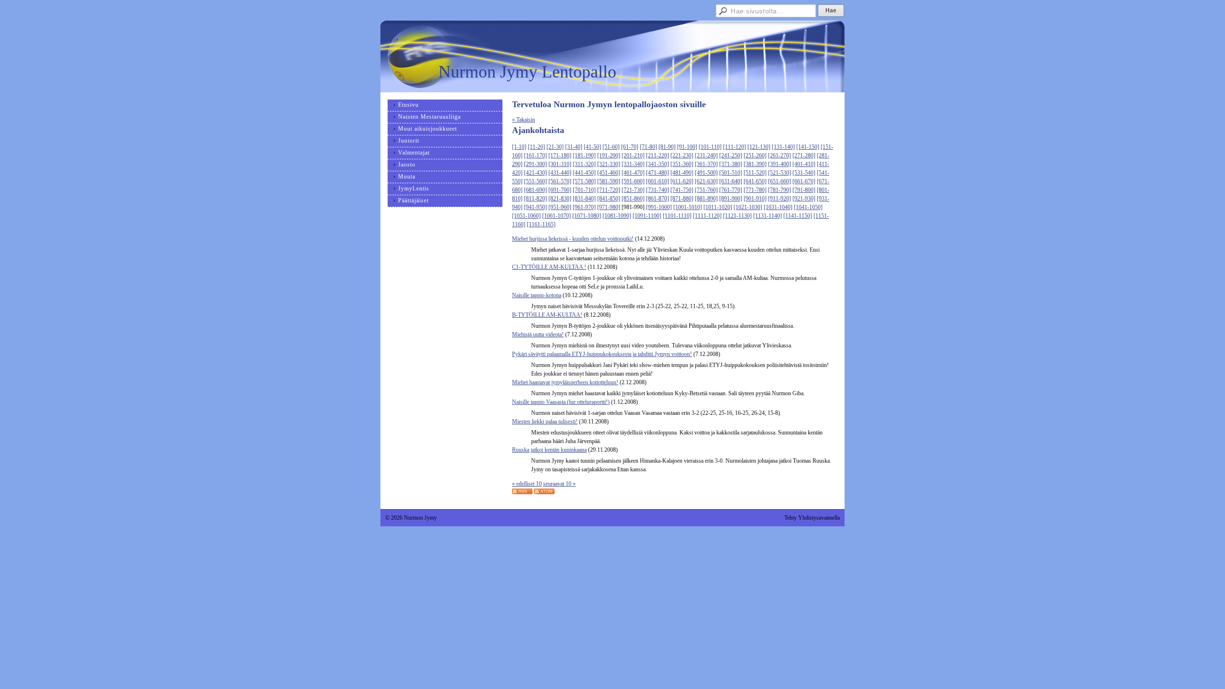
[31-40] (573, 147)
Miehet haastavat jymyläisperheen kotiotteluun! (565, 382)
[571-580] (584, 181)
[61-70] (629, 147)
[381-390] (755, 164)
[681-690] (535, 190)
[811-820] (535, 198)
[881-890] (706, 198)
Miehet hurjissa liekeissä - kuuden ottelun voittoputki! (573, 238)
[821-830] (559, 198)
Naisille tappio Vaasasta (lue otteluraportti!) (561, 402)
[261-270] (779, 155)
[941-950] (535, 207)
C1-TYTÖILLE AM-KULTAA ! (549, 267)
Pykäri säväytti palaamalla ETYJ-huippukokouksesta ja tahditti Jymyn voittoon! (602, 354)
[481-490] (681, 172)
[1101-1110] (677, 215)
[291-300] (535, 164)
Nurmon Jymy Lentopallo (527, 71)
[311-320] (584, 164)
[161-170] (535, 155)
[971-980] (608, 207)
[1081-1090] (616, 215)
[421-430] (535, 172)
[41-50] (592, 147)
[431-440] (559, 172)
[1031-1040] (778, 207)
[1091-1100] (647, 215)
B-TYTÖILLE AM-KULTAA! (547, 314)
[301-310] (559, 164)
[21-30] (555, 147)
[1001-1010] (687, 207)
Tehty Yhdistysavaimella (812, 517)
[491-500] (706, 172)
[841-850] (608, 198)
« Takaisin (523, 119)
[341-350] (657, 164)
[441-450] (584, 172)
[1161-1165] (541, 224)
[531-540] (803, 172)
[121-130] (758, 147)
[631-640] (730, 181)
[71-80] (648, 147)
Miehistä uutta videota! (538, 334)
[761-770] (730, 190)
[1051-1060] (526, 215)
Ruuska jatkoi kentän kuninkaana (549, 449)
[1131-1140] (767, 215)
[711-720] (608, 190)
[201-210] (633, 155)
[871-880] (681, 198)
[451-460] (608, 172)
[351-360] (681, 164)
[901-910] (755, 198)
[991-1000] (659, 207)
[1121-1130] (737, 215)
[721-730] (633, 190)
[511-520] (755, 172)
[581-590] (608, 181)
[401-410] (803, 164)
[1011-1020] (717, 207)
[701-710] (584, 190)
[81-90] (667, 147)
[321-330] (608, 164)
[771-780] (755, 190)
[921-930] (803, 198)
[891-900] (730, 198)
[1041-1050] (808, 207)
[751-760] (706, 190)
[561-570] (559, 181)
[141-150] (807, 147)
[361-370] (706, 164)
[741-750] (681, 190)
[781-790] (779, 190)
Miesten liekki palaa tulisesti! (545, 421)
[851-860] (633, 198)
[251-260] (755, 155)
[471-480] (657, 172)
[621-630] (706, 181)
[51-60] (611, 147)
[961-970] (584, 207)
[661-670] (803, 181)
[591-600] (633, 181)
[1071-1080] (586, 215)
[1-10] (519, 147)
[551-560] (535, 181)
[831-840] (584, 198)
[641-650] (755, 181)
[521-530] (779, 172)
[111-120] (734, 147)
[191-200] (608, 155)
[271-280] (803, 155)
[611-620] (681, 181)
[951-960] (559, 207)
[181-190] (584, 155)
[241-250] (730, 155)
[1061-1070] (556, 215)
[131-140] (783, 147)
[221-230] (681, 155)
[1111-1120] (707, 215)
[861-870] (657, 198)
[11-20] (536, 147)
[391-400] (779, 164)
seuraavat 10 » (559, 483)
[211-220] (657, 155)
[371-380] (730, 164)
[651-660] (779, 181)
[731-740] (657, 190)
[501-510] (730, 172)
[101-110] (710, 147)
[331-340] (633, 164)
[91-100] (687, 147)
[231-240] (706, 155)
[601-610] (657, 181)
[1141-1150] (797, 215)
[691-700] (559, 190)
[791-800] (803, 190)
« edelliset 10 (527, 483)
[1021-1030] (748, 207)
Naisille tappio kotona (536, 295)
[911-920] (779, 198)
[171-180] (559, 155)
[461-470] (633, 172)
